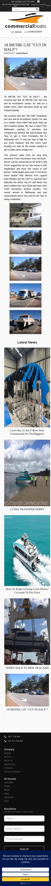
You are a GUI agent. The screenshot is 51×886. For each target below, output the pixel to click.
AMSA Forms (9, 764)
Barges (48, 5)
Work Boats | (34, 5)
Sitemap (7, 753)
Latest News (22, 53)
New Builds (8, 797)
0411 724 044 (14, 737)
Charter (7, 786)
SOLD (6, 801)
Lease (6, 794)
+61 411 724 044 (15, 741)
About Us (8, 757)
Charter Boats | (42, 5)
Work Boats (8, 782)
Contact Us (8, 768)
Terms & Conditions (12, 772)
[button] (33, 32)
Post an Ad (8, 760)
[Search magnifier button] (37, 9)
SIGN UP (24, 849)
